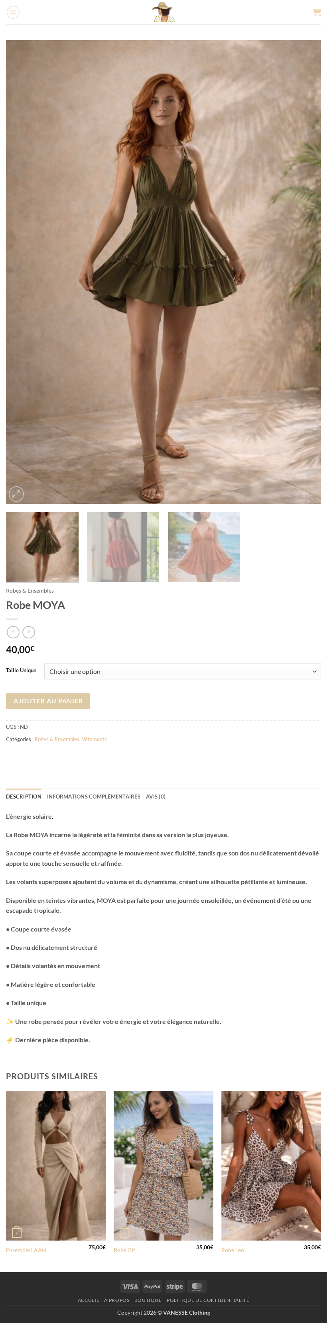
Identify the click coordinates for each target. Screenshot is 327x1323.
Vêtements (94, 739)
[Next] (304, 272)
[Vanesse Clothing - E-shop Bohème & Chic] (163, 12)
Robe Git (124, 1250)
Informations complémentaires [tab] (93, 796)
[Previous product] (28, 632)
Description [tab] (23, 796)
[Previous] (22, 272)
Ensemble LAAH (26, 1250)
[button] (13, 12)
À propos (116, 1300)
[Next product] (13, 632)
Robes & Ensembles (30, 590)
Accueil (88, 1300)
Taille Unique (21, 670)
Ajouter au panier (48, 701)
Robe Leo (232, 1250)
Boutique (148, 1300)
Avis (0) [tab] (155, 796)
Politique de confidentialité (208, 1300)
